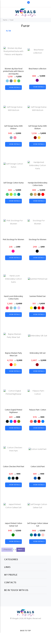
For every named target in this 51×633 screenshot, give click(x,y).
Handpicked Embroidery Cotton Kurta (37, 184)
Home (5, 20)
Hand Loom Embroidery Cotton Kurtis (13, 297)
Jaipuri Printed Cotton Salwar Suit (13, 524)
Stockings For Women (37, 239)
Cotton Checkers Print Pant (13, 466)
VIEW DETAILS (14, 87)
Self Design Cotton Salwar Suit (37, 524)
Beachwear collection (37, 68)
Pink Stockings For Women (13, 239)
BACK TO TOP (25, 630)
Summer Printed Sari (37, 296)
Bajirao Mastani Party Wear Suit (13, 354)
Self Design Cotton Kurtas (13, 182)
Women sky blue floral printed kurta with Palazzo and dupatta (13, 71)
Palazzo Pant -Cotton (37, 409)
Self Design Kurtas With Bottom (13, 127)
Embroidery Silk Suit (37, 353)
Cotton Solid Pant (38, 466)
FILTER (8, 30)
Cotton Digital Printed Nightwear (13, 411)
